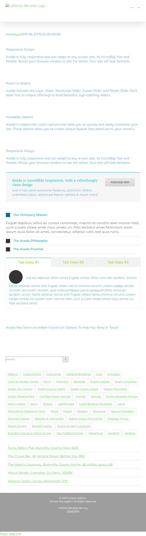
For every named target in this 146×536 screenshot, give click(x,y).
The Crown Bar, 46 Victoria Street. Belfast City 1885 (46, 456)
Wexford (113, 433)
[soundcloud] (41, 344)
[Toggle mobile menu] (138, 6)
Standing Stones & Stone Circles (29, 433)
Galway (96, 396)
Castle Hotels (32, 374)
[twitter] (25, 336)
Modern (82, 411)
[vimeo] (81, 336)
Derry (47, 381)
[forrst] (17, 344)
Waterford (96, 433)
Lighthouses (66, 404)
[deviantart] (129, 336)
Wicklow (130, 433)
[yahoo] (137, 336)
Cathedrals (53, 374)
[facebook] (17, 336)
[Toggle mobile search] (131, 6)
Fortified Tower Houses (55, 396)
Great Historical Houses (122, 396)
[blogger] (105, 336)
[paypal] (25, 344)
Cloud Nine (73, 511)
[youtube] (33, 336)
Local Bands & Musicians (95, 404)
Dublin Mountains (115, 389)
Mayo (54, 411)
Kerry (34, 404)
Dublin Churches (126, 381)
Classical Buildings (78, 374)
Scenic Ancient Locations (73, 426)
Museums (99, 411)
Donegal (79, 381)
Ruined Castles (42, 426)
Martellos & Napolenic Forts (26, 411)
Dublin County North (51, 389)
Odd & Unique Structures (85, 418)
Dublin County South (84, 389)
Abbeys (13, 374)
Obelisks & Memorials (49, 418)
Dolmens (62, 381)
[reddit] (9, 344)
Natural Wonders (122, 411)
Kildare (48, 404)
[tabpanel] (73, 287)
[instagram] (9, 336)
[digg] (97, 336)
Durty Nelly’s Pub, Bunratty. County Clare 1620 (43, 448)
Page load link (10, 534)
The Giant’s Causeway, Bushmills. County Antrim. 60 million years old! (60, 464)
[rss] (57, 336)
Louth (121, 404)
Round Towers (17, 426)
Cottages (113, 374)
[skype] (113, 336)
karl (18, 34)
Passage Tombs (118, 418)
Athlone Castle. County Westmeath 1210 (38, 481)
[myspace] (121, 336)
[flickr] (73, 336)
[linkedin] (41, 336)
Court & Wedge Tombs (23, 381)
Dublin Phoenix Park (21, 396)
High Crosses (16, 404)
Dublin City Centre (20, 389)
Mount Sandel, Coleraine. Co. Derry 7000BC (40, 473)
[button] (73, 215)
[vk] (49, 344)
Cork (99, 374)
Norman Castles (18, 418)
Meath (67, 411)
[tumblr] (89, 336)
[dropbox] (33, 344)
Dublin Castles (100, 381)
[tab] (28, 262)
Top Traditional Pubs (69, 433)
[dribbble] (49, 336)
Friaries (81, 396)
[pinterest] (65, 336)
